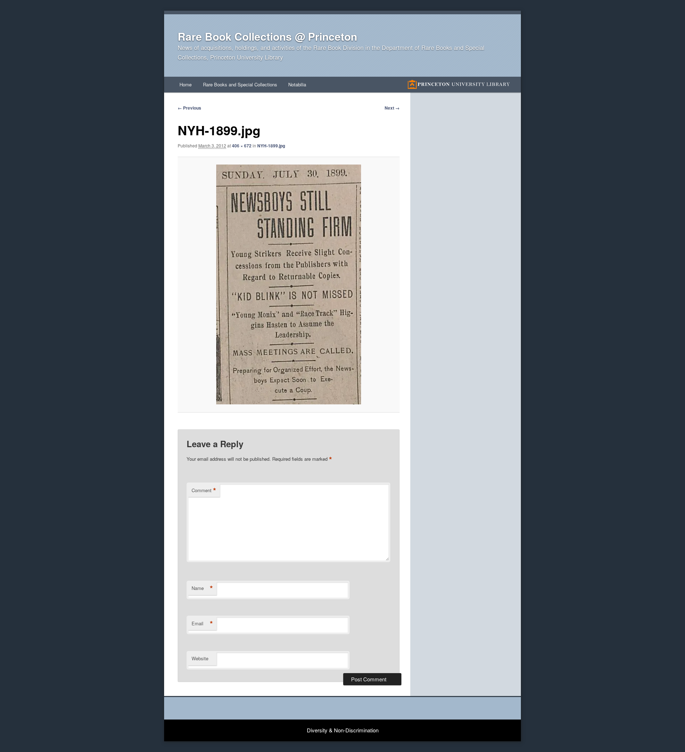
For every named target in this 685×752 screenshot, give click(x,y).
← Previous (189, 108)
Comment (204, 490)
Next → (392, 108)
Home (185, 84)
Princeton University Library (459, 84)
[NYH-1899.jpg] (289, 284)
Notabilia (297, 84)
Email (202, 623)
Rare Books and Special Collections (240, 84)
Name (202, 588)
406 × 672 (242, 145)
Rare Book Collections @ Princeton (267, 36)
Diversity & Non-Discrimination (343, 730)
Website (200, 658)
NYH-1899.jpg (271, 145)
